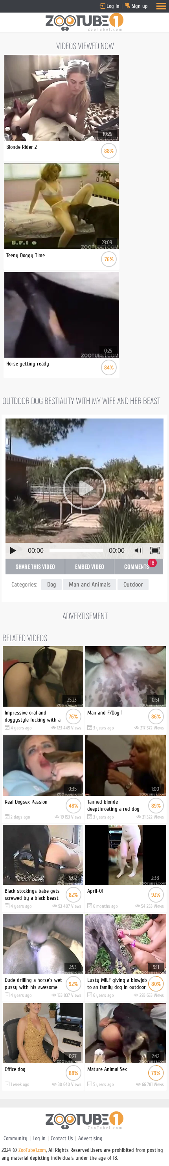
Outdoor (133, 584)
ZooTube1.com (32, 1150)
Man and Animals (89, 584)
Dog (51, 584)
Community (16, 1138)
